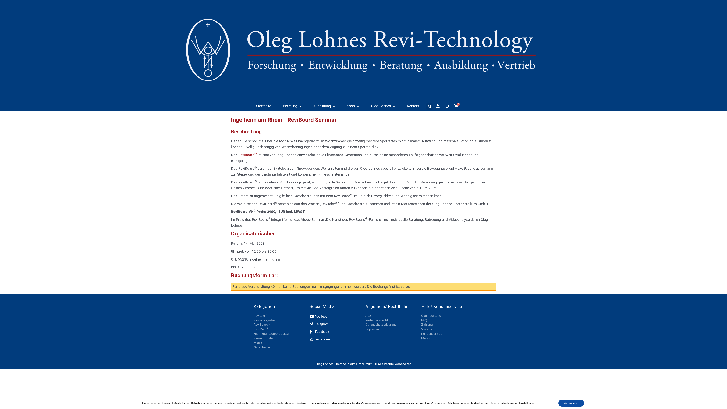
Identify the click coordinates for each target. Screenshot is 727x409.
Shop (351, 106)
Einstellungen (527, 403)
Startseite (263, 106)
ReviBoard (247, 155)
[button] (429, 106)
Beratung (290, 106)
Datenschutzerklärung (503, 403)
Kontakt (413, 106)
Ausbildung (322, 106)
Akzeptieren (571, 403)
